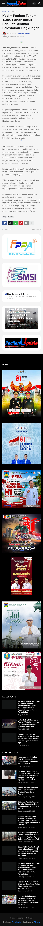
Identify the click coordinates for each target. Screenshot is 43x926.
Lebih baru (8, 230)
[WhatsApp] (15, 223)
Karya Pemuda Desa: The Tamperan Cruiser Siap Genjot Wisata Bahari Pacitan (28, 791)
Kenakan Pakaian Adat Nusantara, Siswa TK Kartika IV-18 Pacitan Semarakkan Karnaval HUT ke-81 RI (29, 900)
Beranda (5, 11)
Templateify (16, 922)
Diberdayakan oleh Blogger (18, 294)
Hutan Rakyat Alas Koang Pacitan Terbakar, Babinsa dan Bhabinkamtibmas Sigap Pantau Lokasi (28, 723)
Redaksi (20, 918)
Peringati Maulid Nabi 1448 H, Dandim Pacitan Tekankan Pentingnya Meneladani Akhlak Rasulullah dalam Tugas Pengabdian (29, 706)
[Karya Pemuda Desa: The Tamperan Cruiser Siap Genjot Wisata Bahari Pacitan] (9, 791)
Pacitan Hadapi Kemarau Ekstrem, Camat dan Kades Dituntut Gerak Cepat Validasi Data (29, 885)
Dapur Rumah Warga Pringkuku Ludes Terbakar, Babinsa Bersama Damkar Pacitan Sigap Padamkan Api (29, 738)
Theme (37, 922)
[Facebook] (4, 223)
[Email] (26, 223)
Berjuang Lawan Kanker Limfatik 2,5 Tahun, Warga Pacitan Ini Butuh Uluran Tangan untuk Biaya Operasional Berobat (28, 775)
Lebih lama (35, 230)
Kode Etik (29, 918)
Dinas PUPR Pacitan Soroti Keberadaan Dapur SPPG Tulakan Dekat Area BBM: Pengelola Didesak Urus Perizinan (28, 851)
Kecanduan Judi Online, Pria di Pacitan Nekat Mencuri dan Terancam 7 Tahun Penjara (28, 760)
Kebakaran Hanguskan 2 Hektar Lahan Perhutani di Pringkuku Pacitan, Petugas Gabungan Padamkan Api (29, 836)
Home (12, 918)
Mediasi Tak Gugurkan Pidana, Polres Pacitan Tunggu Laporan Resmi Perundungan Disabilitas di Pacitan (29, 820)
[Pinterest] (21, 223)
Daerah (13, 11)
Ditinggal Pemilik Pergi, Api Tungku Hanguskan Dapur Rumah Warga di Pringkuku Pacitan (29, 805)
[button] (3, 4)
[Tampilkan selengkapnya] (31, 223)
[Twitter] (10, 223)
